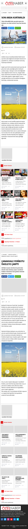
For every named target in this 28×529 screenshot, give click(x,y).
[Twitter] (5, 519)
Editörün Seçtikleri (12, 254)
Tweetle (12, 28)
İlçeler (9, 12)
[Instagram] (8, 519)
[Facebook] (2, 519)
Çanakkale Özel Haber (8, 47)
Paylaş (5, 28)
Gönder (18, 28)
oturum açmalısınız (16, 238)
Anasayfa (5, 12)
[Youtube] (11, 519)
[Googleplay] (18, 519)
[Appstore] (14, 519)
